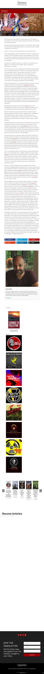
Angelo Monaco (20, 621)
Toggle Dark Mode (22, 665)
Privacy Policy (33, 668)
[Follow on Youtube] (25, 635)
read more (22, 551)
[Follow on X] (18, 635)
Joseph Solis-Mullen (20, 586)
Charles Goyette (20, 549)
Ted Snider (19, 35)
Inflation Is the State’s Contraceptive (22, 619)
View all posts (8, 297)
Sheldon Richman (14, 331)
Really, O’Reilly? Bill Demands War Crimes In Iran (22, 547)
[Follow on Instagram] (21, 635)
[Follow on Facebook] (23, 635)
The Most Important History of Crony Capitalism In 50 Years (22, 583)
